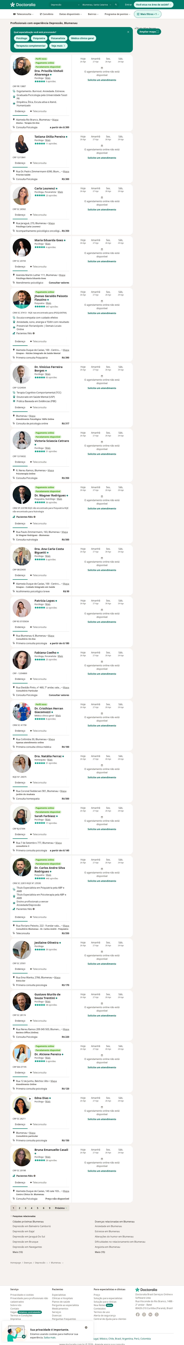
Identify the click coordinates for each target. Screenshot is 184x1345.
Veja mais (57, 45)
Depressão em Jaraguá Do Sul (29, 1236)
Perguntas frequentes (64, 1319)
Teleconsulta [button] (39, 111)
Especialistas (59, 1294)
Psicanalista (58, 38)
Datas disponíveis (69, 14)
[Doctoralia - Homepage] (28, 4)
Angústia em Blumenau (107, 1246)
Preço (97, 1294)
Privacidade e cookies (22, 1294)
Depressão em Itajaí (23, 1231)
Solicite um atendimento (102, 80)
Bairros (92, 14)
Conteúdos (100, 1308)
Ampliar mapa (147, 31)
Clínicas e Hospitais (62, 1298)
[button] (128, 32)
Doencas (57, 1315)
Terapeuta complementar (30, 45)
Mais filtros (148, 14)
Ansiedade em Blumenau (108, 1226)
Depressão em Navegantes (27, 1246)
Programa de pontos (116, 14)
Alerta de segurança (105, 1315)
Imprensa (15, 1319)
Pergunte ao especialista (65, 1305)
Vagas (25, 1312)
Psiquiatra (39, 38)
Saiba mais (49, 1337)
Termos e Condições (21, 1315)
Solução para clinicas (105, 1301)
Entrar (128, 4)
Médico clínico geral (82, 38)
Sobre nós (15, 1305)
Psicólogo (21, 38)
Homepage (15, 1262)
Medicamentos (60, 1308)
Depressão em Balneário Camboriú (32, 1226)
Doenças (28, 1262)
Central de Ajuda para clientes (110, 1319)
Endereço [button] (20, 111)
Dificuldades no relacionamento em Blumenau (120, 1241)
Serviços (56, 1312)
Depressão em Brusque (25, 1241)
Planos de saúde (61, 1301)
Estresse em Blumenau (107, 1231)
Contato (14, 1308)
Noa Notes (103, 1305)
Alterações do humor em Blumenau (114, 1236)
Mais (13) (18, 1252)
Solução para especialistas (108, 1298)
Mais (47, 78)
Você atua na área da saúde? (152, 4)
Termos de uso (102, 1312)
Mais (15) (100, 1252)
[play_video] (22, 1105)
